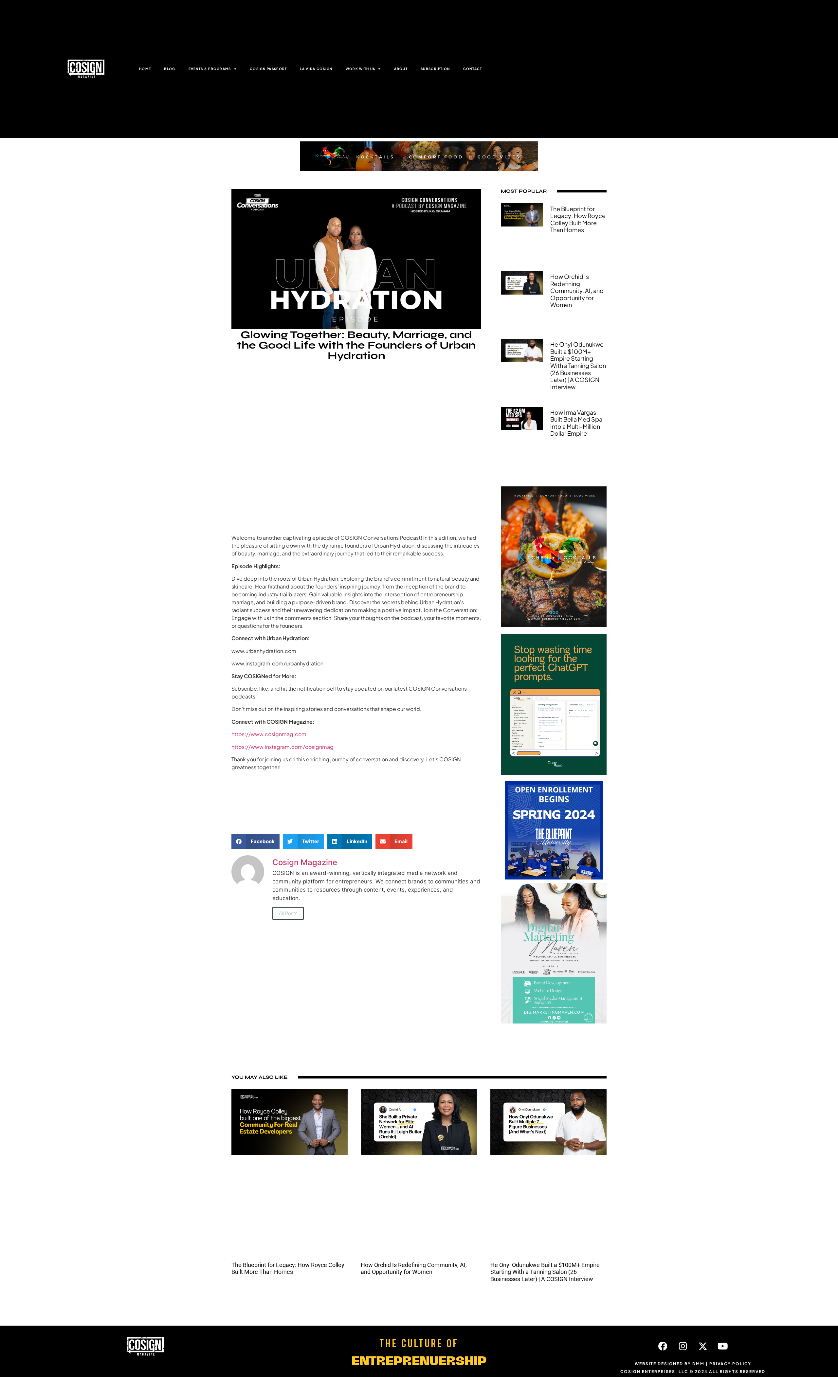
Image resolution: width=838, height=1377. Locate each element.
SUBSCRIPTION (435, 69)
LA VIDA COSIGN (316, 69)
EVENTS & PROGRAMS (210, 69)
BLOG (169, 69)
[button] (255, 841)
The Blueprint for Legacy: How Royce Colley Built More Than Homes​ (578, 219)
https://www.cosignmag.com (268, 734)
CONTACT (472, 69)
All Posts (288, 913)
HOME (145, 69)
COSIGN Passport (268, 69)
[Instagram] (683, 1346)
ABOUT (401, 69)
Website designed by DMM (669, 1363)
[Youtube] (723, 1346)
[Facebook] (663, 1346)
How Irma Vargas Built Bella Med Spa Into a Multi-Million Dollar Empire (576, 422)
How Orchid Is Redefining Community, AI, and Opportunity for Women (577, 290)
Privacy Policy (730, 1363)
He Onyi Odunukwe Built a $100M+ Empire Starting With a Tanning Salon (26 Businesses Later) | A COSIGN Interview (578, 365)
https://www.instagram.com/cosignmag (282, 746)
